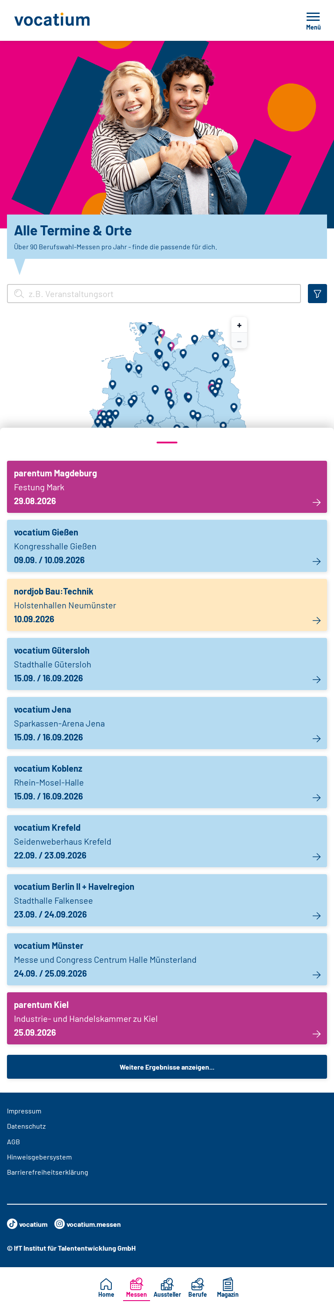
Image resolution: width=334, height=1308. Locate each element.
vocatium (33, 1224)
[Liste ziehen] (167, 442)
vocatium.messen (94, 1224)
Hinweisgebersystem (39, 1157)
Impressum (24, 1111)
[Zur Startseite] (71, 20)
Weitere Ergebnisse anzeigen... (167, 1067)
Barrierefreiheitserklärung (47, 1172)
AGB (13, 1141)
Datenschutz (26, 1126)
